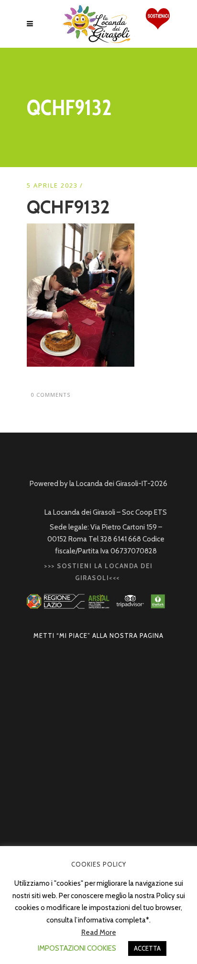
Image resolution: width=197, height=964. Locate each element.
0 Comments (50, 394)
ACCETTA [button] (147, 948)
